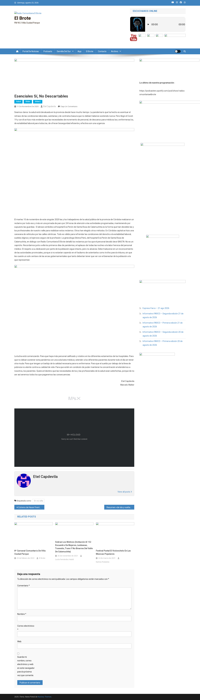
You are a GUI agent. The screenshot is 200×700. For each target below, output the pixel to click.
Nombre (21, 614)
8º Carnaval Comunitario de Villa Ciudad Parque (30, 552)
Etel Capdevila (49, 106)
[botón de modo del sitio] (178, 51)
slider (27, 102)
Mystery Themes (44, 697)
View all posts (124, 492)
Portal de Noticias (31, 51)
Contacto (102, 51)
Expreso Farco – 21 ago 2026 (156, 308)
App (79, 51)
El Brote (22, 18)
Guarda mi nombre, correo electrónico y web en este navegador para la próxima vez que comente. (26, 666)
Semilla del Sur (64, 51)
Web (19, 641)
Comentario (23, 585)
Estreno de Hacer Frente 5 (30, 507)
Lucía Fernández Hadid (64, 559)
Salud (18, 102)
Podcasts (47, 51)
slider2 (38, 102)
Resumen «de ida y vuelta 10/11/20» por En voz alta (120, 507)
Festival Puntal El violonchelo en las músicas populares (113, 552)
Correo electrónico (25, 628)
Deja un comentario (69, 106)
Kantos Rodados (102, 562)
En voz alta (38, 501)
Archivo (114, 51)
